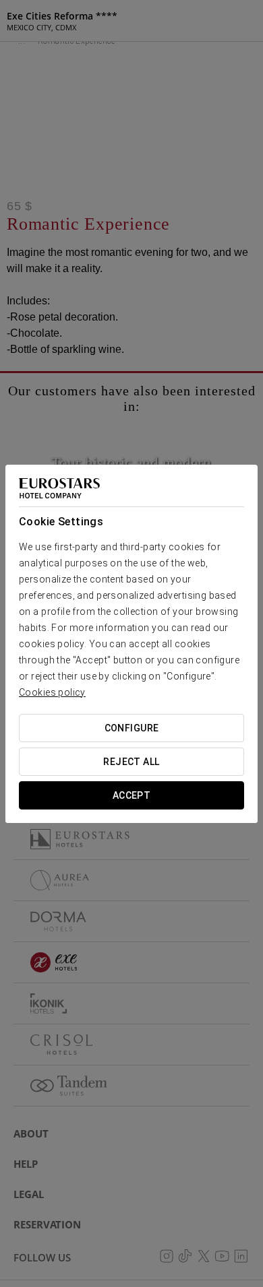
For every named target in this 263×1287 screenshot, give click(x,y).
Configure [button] (132, 728)
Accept (132, 795)
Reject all (131, 761)
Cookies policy (52, 692)
